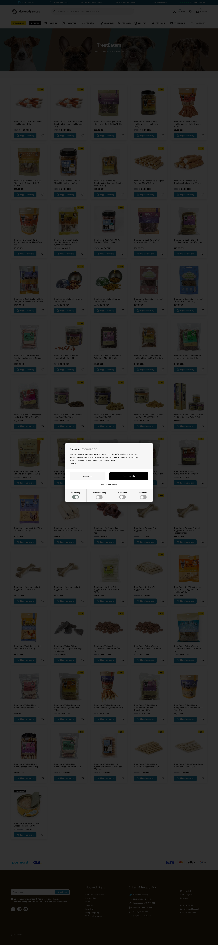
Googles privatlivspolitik (105, 460)
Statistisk (143, 492)
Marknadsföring (99, 492)
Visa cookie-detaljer (109, 484)
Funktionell (122, 492)
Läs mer (73, 463)
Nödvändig (75, 492)
